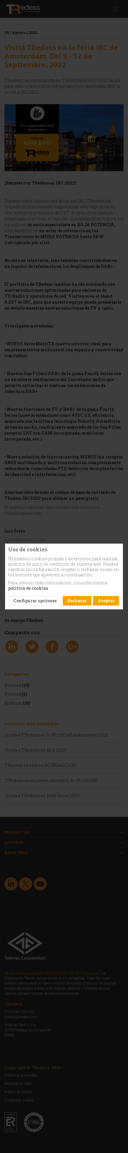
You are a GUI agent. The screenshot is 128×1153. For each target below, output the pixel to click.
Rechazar (77, 600)
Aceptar (106, 600)
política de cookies (28, 588)
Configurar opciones (35, 600)
